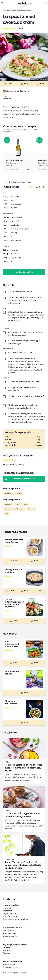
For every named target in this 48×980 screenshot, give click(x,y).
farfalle (18, 493)
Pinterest (7, 947)
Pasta (25, 504)
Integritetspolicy (10, 936)
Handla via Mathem (24, 272)
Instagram (7, 950)
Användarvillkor (10, 933)
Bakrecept (7, 911)
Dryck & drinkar (10, 914)
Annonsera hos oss (11, 967)
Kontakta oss (9, 964)
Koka (6, 513)
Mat (17, 504)
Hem (4, 10)
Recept (9, 10)
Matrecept (7, 908)
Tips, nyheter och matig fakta (16, 919)
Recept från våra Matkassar (14, 509)
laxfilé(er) (8, 493)
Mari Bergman (23, 91)
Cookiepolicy (8, 931)
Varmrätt (31, 509)
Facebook (7, 953)
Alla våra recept (10, 916)
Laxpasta (8, 504)
